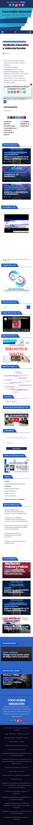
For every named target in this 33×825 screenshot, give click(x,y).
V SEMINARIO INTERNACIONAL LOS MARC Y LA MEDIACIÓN (16, 792)
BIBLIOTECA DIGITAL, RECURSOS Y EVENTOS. (16, 737)
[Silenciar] (25, 330)
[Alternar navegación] (15, 32)
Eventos (6, 185)
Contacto (21, 741)
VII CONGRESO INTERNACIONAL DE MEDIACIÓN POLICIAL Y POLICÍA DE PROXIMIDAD (16, 812)
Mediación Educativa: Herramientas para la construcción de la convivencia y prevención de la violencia (10, 128)
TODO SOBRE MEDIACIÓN (16, 11)
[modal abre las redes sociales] (5, 101)
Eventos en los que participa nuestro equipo (14, 41)
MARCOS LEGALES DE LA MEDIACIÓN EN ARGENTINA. (16, 775)
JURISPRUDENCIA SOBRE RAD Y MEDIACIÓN (16, 767)
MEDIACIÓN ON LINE (16, 779)
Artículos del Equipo (8, 679)
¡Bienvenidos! (12, 733)
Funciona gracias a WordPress (11, 727)
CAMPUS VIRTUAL (13, 741)
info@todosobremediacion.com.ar (15, 484)
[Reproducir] (5, 330)
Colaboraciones (13, 652)
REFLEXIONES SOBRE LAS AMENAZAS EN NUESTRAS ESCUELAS (13, 535)
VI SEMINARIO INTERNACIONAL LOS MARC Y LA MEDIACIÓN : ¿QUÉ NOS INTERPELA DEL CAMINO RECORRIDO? (16, 805)
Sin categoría (7, 569)
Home (6, 733)
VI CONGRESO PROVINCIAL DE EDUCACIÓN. (24, 124)
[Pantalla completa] (28, 330)
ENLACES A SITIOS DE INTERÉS (16, 749)
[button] (27, 32)
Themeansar (16, 730)
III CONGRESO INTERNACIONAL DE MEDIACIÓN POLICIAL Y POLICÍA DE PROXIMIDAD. (16, 754)
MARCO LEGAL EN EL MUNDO (16, 771)
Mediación (6, 189)
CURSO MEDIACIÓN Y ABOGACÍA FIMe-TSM (17, 745)
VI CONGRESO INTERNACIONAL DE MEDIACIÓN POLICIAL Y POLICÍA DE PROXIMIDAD (16, 798)
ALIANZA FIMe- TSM (23, 733)
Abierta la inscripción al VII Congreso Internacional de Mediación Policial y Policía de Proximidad (16, 527)
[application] (16, 324)
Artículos (5, 652)
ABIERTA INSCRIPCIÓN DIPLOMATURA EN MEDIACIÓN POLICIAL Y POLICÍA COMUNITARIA (16, 511)
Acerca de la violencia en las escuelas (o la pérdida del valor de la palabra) (16, 684)
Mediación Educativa (9, 624)
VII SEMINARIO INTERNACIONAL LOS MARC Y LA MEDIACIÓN (16, 818)
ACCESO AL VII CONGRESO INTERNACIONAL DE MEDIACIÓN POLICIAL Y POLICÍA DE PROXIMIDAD (16, 519)
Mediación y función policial (11, 154)
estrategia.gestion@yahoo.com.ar (14, 71)
